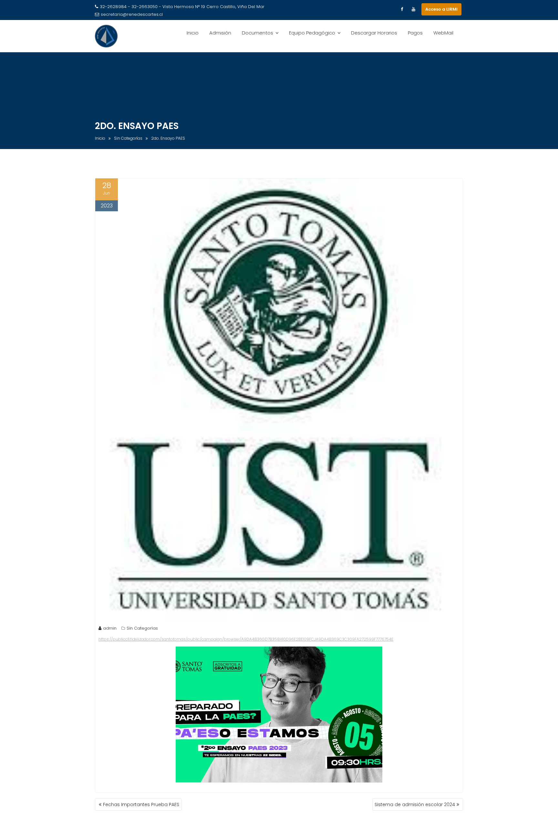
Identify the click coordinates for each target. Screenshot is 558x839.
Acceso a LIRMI (441, 9)
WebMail (443, 32)
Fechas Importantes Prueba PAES (141, 804)
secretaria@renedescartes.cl (132, 14)
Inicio (193, 32)
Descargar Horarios (374, 32)
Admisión (220, 32)
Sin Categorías (142, 628)
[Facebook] (402, 9)
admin (110, 628)
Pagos (415, 32)
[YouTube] (413, 9)
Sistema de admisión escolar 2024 (415, 804)
